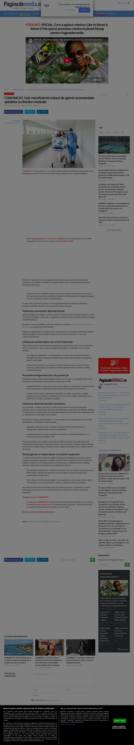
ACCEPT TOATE (120, 721)
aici (20, 734)
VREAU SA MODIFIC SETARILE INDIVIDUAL (119, 727)
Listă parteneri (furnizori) (68, 724)
